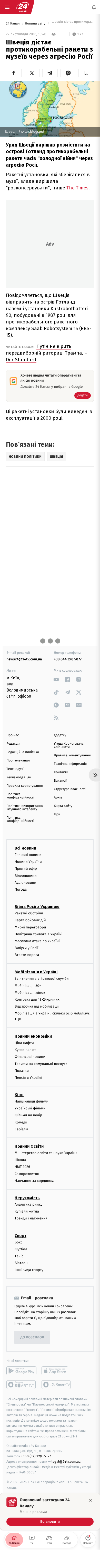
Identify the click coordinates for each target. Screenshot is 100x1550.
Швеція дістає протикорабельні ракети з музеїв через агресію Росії (72, 23)
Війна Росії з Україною (37, 906)
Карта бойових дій (30, 920)
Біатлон (21, 1263)
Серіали (21, 1129)
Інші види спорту (29, 1270)
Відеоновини (26, 876)
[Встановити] (50, 1511)
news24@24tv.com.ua (24, 659)
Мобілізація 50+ (28, 986)
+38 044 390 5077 (68, 659)
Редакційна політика (22, 752)
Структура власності (70, 789)
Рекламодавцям (18, 777)
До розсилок (32, 1337)
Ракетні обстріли (29, 913)
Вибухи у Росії (26, 948)
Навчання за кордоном (34, 1181)
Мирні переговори (30, 927)
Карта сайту (63, 806)
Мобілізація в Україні (36, 972)
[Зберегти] (86, 73)
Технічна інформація (70, 764)
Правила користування (24, 786)
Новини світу (35, 23)
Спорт (20, 1235)
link (56, 679)
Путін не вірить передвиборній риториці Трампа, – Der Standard (46, 352)
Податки (22, 1071)
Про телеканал (18, 760)
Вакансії (60, 780)
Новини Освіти (29, 1146)
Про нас (12, 735)
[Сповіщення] (94, 7)
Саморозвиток (27, 1174)
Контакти (61, 772)
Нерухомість (27, 1197)
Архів (58, 797)
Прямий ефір (26, 869)
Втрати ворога (27, 955)
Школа (20, 1160)
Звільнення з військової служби (42, 979)
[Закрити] (90, 1500)
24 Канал (13, 23)
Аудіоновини (25, 882)
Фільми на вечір (28, 1115)
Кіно (19, 1094)
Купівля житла (27, 1211)
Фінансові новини (30, 1057)
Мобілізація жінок (30, 992)
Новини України (28, 861)
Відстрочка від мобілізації (37, 1006)
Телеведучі (15, 769)
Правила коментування (72, 755)
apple (57, 1371)
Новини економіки (33, 1036)
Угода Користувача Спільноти (69, 745)
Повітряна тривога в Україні (38, 934)
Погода (21, 889)
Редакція (13, 743)
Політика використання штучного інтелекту (25, 807)
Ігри (57, 814)
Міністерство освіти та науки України (46, 1153)
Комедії (21, 1122)
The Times (77, 188)
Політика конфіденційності (20, 796)
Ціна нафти (24, 1043)
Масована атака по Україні (37, 941)
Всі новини (25, 848)
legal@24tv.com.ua (66, 1461)
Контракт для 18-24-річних (37, 999)
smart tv (21, 1385)
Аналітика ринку (28, 1204)
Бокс (18, 1242)
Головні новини (28, 855)
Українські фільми (30, 1108)
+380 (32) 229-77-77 (36, 1456)
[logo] (22, 7)
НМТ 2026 (22, 1167)
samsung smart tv (57, 1385)
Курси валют (25, 1050)
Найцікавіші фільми (31, 1101)
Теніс (19, 1256)
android (21, 1371)
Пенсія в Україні (28, 1077)
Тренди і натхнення (31, 1218)
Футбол (21, 1249)
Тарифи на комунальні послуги (41, 1064)
